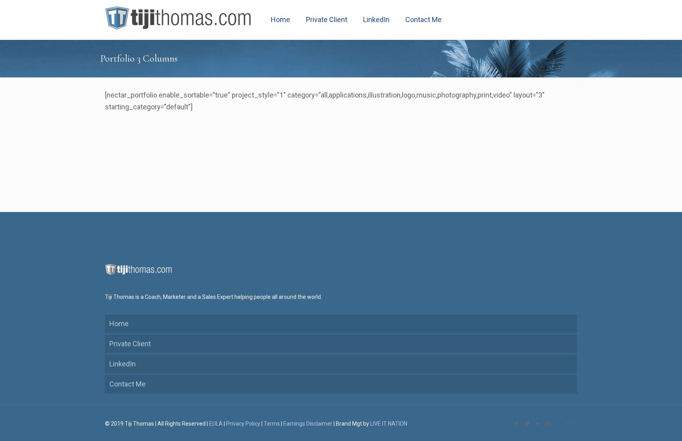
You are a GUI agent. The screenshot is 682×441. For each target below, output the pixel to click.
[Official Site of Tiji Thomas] (178, 19)
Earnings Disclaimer (307, 423)
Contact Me (127, 384)
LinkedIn (122, 364)
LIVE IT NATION (388, 423)
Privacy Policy (243, 423)
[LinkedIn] (548, 423)
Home (119, 323)
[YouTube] (538, 423)
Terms (272, 423)
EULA (216, 423)
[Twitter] (527, 423)
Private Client (130, 344)
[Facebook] (516, 423)
